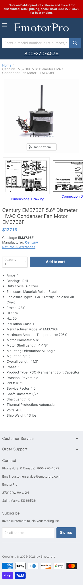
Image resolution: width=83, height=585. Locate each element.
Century (31, 242)
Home (7, 65)
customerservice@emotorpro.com (36, 476)
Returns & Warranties (18, 247)
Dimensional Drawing (27, 199)
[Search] (75, 43)
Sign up (66, 532)
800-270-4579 (41, 53)
